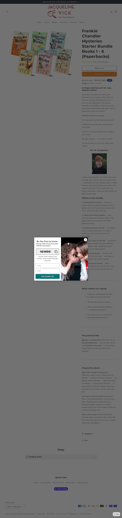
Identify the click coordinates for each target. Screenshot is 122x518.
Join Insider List (47, 276)
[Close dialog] (85, 239)
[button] (47, 252)
